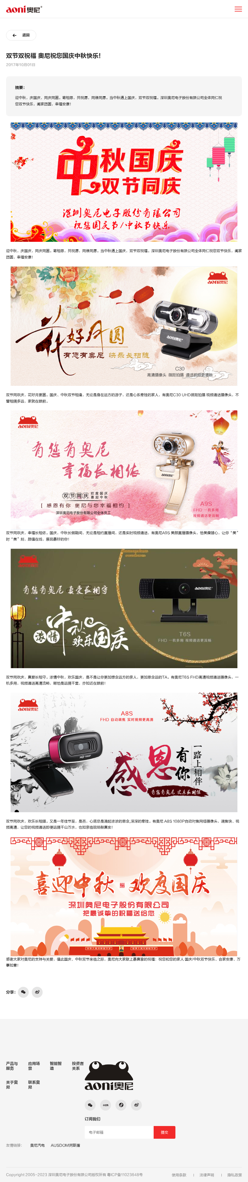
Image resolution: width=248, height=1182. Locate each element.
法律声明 (207, 1175)
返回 (26, 35)
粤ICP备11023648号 (125, 1175)
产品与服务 (12, 1066)
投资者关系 (78, 1066)
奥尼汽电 (37, 1145)
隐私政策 (234, 1175)
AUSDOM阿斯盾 (65, 1145)
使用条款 (179, 1175)
